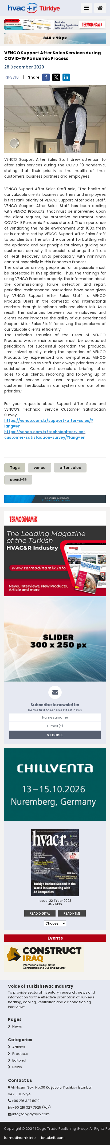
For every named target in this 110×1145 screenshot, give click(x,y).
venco (40, 467)
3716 (14, 77)
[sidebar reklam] (55, 554)
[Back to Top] (100, 1125)
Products (19, 1053)
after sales (70, 467)
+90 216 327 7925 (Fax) (31, 1107)
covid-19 (18, 479)
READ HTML (72, 913)
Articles (18, 1046)
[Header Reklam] (55, 24)
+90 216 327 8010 (25, 1100)
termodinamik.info (20, 1137)
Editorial (18, 1060)
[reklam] (44, 958)
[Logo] (33, 7)
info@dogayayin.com (31, 1114)
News (16, 1026)
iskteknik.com (53, 1137)
